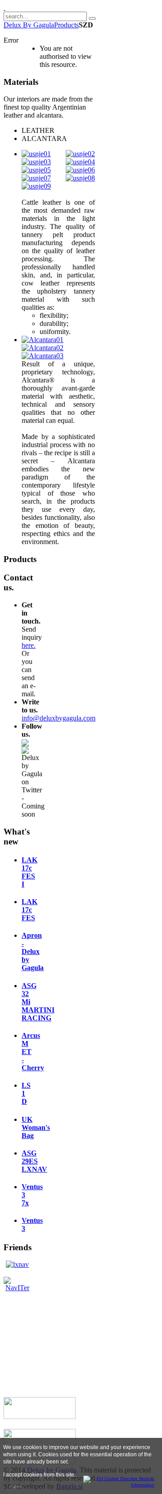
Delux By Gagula (29, 25)
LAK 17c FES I (29, 872)
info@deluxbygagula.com (58, 718)
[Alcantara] (42, 339)
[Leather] (36, 154)
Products (66, 25)
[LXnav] (17, 1264)
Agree (15, 1485)
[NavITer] (18, 1288)
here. (29, 645)
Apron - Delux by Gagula (33, 951)
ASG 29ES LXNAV (34, 1161)
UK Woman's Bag (36, 1127)
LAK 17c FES (29, 910)
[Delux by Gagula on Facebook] (25, 742)
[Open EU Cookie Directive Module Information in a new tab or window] (118, 1480)
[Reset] (92, 18)
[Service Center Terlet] (40, 1416)
